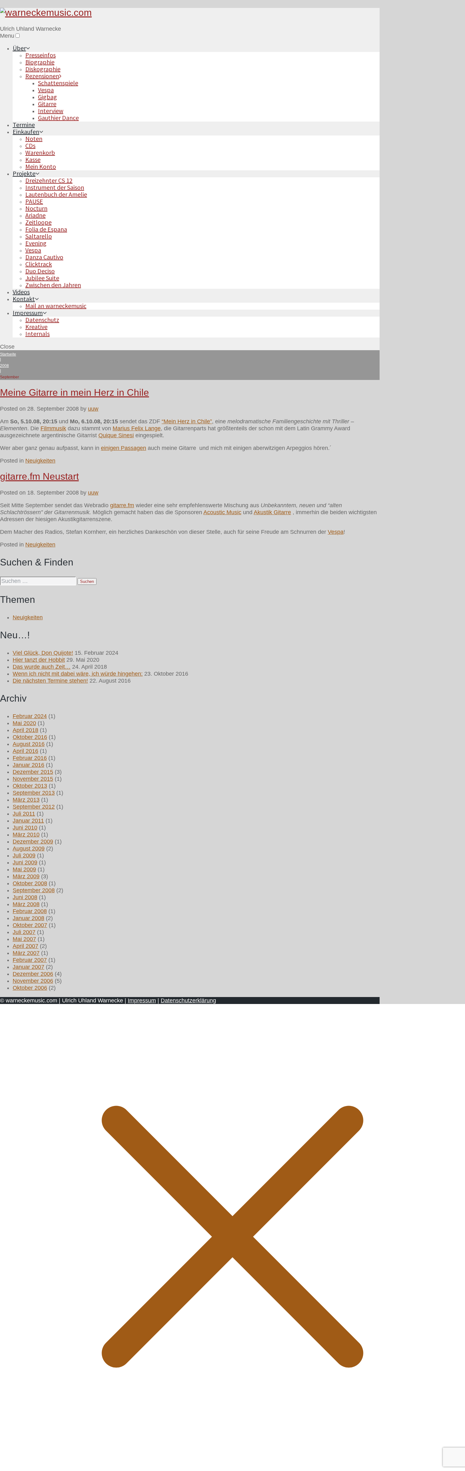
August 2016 (29, 744)
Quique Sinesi (116, 435)
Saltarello (38, 236)
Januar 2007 (28, 967)
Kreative (36, 327)
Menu (7, 36)
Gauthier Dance (58, 118)
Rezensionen (42, 76)
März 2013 (26, 800)
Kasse (32, 159)
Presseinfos (40, 55)
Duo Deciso (40, 271)
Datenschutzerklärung (188, 1000)
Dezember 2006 (33, 974)
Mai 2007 (24, 939)
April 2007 (25, 946)
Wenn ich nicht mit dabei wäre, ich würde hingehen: (78, 674)
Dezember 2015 (33, 772)
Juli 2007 (24, 932)
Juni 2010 (25, 827)
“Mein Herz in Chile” (187, 421)
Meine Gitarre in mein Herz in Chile (74, 392)
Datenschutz (42, 320)
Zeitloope (38, 222)
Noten (33, 138)
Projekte (24, 173)
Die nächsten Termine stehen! (50, 681)
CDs (30, 145)
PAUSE (34, 201)
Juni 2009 (25, 862)
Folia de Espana (46, 229)
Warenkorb (40, 152)
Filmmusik (53, 428)
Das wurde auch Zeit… (42, 667)
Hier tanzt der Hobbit (39, 660)
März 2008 (26, 904)
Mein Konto (40, 166)
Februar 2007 (30, 960)
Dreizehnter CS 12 (48, 180)
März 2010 (26, 834)
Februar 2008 (30, 911)
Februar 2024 (30, 716)
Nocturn (36, 208)
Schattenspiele (58, 83)
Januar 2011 (28, 821)
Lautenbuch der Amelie (56, 194)
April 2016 (25, 751)
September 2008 (34, 890)
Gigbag (47, 97)
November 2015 (33, 779)
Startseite (8, 354)
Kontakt (24, 299)
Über (19, 48)
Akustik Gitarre (272, 512)
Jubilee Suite (42, 278)
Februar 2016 (30, 758)
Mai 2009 (24, 869)
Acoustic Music (222, 512)
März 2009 (26, 876)
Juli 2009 (24, 855)
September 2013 (34, 793)
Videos (21, 292)
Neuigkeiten (40, 461)
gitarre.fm (122, 505)
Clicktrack (38, 264)
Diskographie (42, 69)
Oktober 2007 (30, 925)
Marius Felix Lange (137, 428)
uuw (93, 409)
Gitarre (47, 104)
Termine (24, 125)
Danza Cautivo (44, 257)
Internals (37, 334)
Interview (50, 111)
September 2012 (34, 807)
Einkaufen (26, 132)
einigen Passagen (123, 448)
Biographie (39, 62)
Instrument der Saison (54, 187)
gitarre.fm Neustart (39, 476)
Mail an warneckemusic (55, 306)
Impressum (28, 313)
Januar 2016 (28, 765)
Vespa (46, 90)
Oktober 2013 (30, 786)
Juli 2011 (24, 814)
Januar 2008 (28, 918)
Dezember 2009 (33, 841)
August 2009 (29, 848)
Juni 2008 (25, 897)
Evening (35, 243)
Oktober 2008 (30, 883)
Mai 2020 (24, 723)
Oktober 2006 (30, 988)
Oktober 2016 (30, 737)
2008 (4, 365)
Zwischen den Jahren (53, 285)
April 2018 (25, 730)
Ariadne (35, 215)
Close (7, 347)
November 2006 (33, 981)
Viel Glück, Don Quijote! (43, 653)
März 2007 (26, 953)
